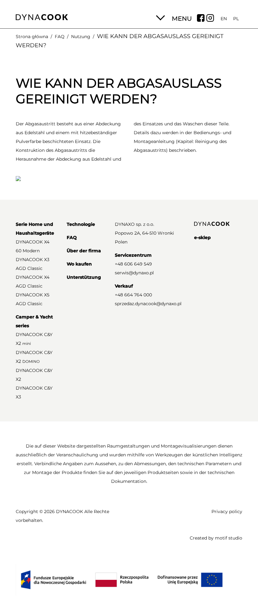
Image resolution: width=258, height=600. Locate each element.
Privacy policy (226, 511)
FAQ (59, 36)
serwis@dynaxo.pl (134, 273)
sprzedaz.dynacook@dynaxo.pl (148, 303)
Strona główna (32, 36)
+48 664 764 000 (133, 295)
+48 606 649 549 (133, 264)
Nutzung (80, 36)
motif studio (228, 538)
